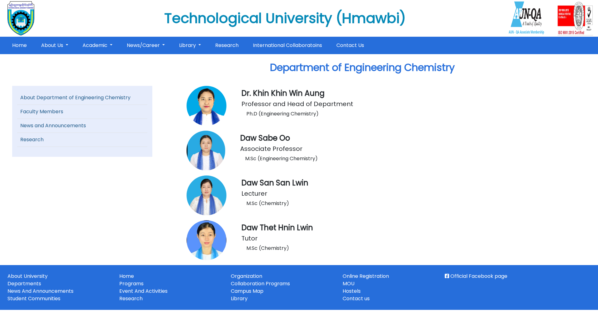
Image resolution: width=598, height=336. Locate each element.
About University (27, 276)
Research (227, 45)
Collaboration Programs (260, 283)
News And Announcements (40, 291)
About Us (52, 45)
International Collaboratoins (287, 45)
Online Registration (366, 276)
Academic (96, 45)
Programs (131, 283)
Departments (24, 283)
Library (188, 45)
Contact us (356, 298)
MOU (348, 283)
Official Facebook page (478, 276)
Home (20, 45)
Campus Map (247, 291)
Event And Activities (143, 291)
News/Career (144, 45)
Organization (246, 276)
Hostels (352, 291)
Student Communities (33, 298)
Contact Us (350, 45)
